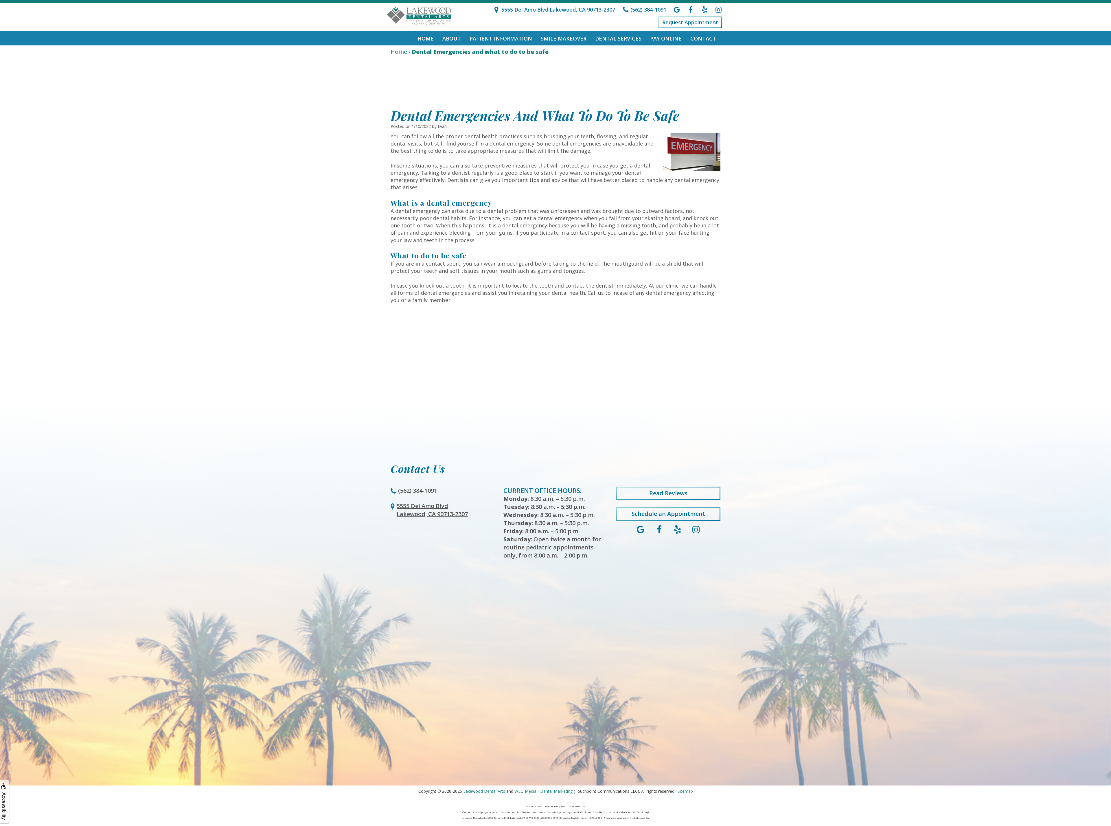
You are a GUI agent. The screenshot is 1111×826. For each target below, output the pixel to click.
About (451, 38)
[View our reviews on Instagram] (718, 10)
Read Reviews (668, 493)
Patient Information (501, 38)
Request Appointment (690, 22)
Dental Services (618, 38)
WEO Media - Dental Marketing (543, 791)
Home (425, 38)
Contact (703, 38)
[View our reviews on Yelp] (704, 10)
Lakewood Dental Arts (484, 791)
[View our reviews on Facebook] (690, 10)
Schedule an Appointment (668, 514)
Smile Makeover (563, 38)
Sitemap (685, 791)
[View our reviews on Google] (676, 10)
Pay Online (666, 38)
